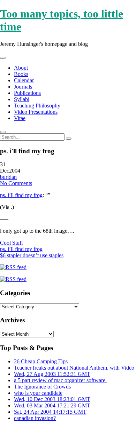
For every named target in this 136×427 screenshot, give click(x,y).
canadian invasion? (35, 418)
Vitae (19, 118)
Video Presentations (36, 112)
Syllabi (21, 99)
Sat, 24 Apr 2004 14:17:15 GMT (50, 412)
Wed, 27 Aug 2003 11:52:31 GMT (52, 374)
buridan (8, 177)
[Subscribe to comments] (13, 279)
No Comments (16, 183)
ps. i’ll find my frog (21, 195)
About (21, 68)
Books (21, 74)
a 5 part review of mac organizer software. (60, 380)
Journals (23, 87)
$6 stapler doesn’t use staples (31, 255)
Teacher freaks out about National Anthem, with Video (74, 368)
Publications (27, 93)
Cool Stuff (11, 243)
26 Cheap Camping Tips (41, 361)
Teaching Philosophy (37, 105)
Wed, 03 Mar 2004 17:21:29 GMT (52, 405)
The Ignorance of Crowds (42, 387)
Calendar (24, 80)
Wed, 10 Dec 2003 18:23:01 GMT (52, 399)
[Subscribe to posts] (13, 267)
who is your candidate (38, 393)
